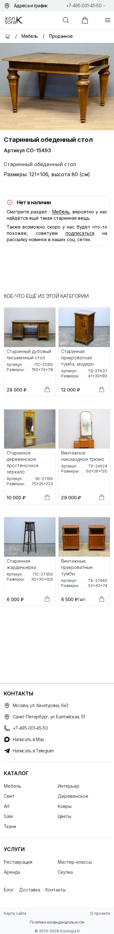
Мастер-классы (75, 862)
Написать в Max (28, 739)
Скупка (65, 872)
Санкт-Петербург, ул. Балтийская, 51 (49, 716)
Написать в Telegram (33, 750)
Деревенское (73, 796)
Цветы (64, 816)
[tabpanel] (57, 86)
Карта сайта (15, 913)
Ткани (10, 826)
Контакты (55, 889)
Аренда (12, 872)
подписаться (80, 233)
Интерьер (68, 786)
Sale (8, 816)
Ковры (65, 806)
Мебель (61, 211)
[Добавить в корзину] (47, 389)
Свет (9, 796)
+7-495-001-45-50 (83, 5)
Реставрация (18, 862)
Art (7, 806)
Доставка (29, 889)
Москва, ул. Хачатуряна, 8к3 (40, 705)
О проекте (100, 913)
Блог (9, 889)
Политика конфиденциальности (57, 922)
